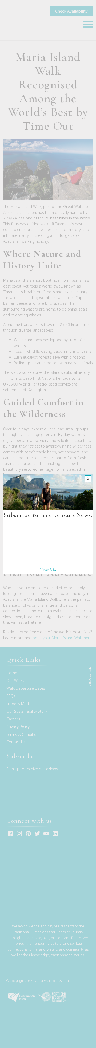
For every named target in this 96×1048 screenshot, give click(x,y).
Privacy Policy (48, 569)
